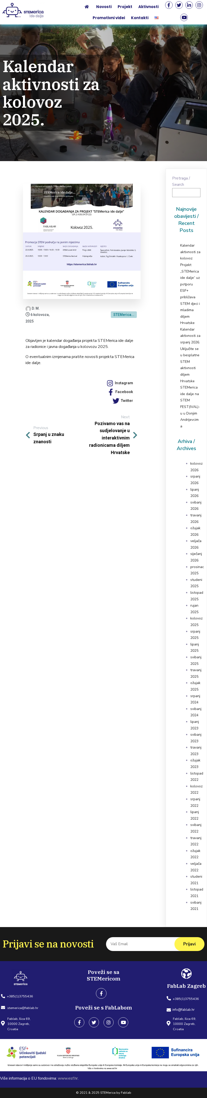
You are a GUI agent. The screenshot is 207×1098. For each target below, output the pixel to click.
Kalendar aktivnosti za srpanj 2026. (190, 336)
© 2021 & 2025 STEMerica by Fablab (103, 1092)
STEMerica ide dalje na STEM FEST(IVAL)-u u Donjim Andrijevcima (190, 407)
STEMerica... (123, 315)
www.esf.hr (68, 1078)
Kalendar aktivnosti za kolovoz (190, 252)
